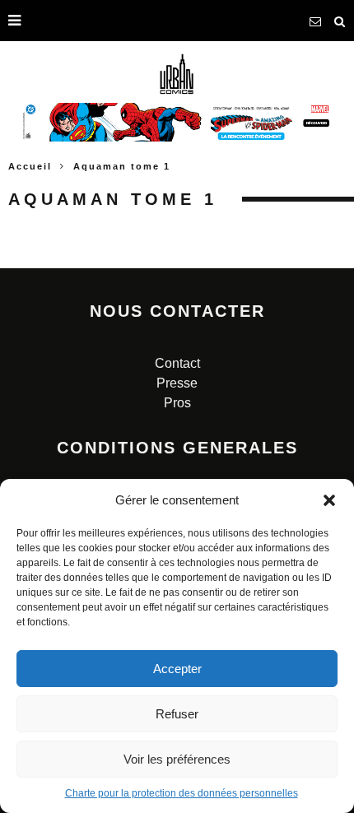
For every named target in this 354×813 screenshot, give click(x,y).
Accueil (30, 166)
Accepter (177, 669)
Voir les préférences (177, 759)
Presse (177, 383)
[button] (329, 500)
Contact (177, 363)
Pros (177, 403)
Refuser (177, 714)
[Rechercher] (340, 20)
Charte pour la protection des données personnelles (181, 793)
